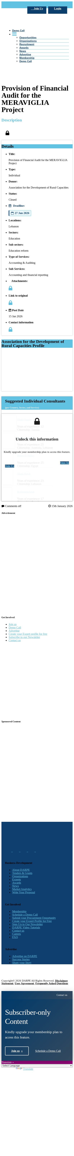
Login (57, 8)
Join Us (38, 8)
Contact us (15, 640)
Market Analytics (22, 889)
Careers (16, 933)
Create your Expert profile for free (28, 633)
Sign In (64, 462)
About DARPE (21, 869)
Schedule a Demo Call (25, 914)
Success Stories (21, 959)
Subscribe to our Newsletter (24, 637)
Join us (13, 624)
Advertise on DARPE (24, 956)
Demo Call (25, 61)
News (22, 51)
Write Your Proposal (23, 892)
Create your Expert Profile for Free (32, 921)
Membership (26, 57)
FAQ (15, 937)
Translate (28, 1068)
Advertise (25, 54)
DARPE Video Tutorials (26, 927)
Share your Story (21, 962)
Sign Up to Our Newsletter (27, 924)
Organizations (20, 876)
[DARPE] (37, 48)
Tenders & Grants (22, 873)
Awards (16, 882)
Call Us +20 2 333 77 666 (20, 4)
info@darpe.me (44, 4)
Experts (16, 879)
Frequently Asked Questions (51, 983)
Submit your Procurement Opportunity (34, 917)
